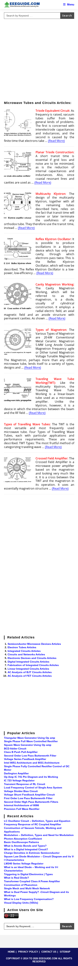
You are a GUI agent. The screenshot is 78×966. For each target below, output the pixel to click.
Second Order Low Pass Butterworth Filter (30, 755)
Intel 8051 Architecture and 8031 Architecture (31, 762)
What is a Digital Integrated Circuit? (26, 849)
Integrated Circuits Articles (24, 651)
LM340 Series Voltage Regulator (23, 863)
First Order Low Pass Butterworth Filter (28, 798)
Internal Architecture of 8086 (21, 805)
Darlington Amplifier (16, 773)
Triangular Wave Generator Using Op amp (29, 737)
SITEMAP (65, 951)
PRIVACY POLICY (28, 951)
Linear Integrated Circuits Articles (28, 668)
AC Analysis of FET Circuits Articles (30, 675)
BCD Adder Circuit (15, 748)
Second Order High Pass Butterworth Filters (31, 801)
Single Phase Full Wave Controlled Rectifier (31, 741)
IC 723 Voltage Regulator (19, 780)
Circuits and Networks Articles (26, 654)
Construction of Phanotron (20, 884)
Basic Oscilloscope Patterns (21, 842)
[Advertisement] (39, 59)
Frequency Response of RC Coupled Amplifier (32, 824)
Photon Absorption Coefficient (23, 838)
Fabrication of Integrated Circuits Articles (33, 665)
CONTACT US (48, 951)
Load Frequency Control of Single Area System (33, 787)
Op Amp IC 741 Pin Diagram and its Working (31, 776)
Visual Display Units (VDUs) (21, 902)
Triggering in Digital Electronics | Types (28, 874)
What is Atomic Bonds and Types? (25, 845)
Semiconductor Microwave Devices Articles (34, 643)
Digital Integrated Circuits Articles (28, 661)
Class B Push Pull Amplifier (21, 752)
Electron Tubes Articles (22, 647)
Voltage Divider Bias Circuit (21, 791)
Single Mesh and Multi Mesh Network (27, 888)
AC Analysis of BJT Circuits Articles (30, 672)
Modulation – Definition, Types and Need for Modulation (39, 835)
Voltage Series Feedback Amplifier (25, 759)
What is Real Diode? (16, 877)
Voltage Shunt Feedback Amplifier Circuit (29, 794)
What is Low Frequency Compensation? (29, 899)
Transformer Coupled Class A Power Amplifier (32, 881)
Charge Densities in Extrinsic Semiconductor (31, 852)
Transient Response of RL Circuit (24, 784)
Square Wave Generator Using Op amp (27, 744)
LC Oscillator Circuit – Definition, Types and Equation (37, 820)
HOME (11, 951)
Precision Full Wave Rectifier (21, 808)
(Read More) (56, 141)
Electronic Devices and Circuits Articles (32, 658)
